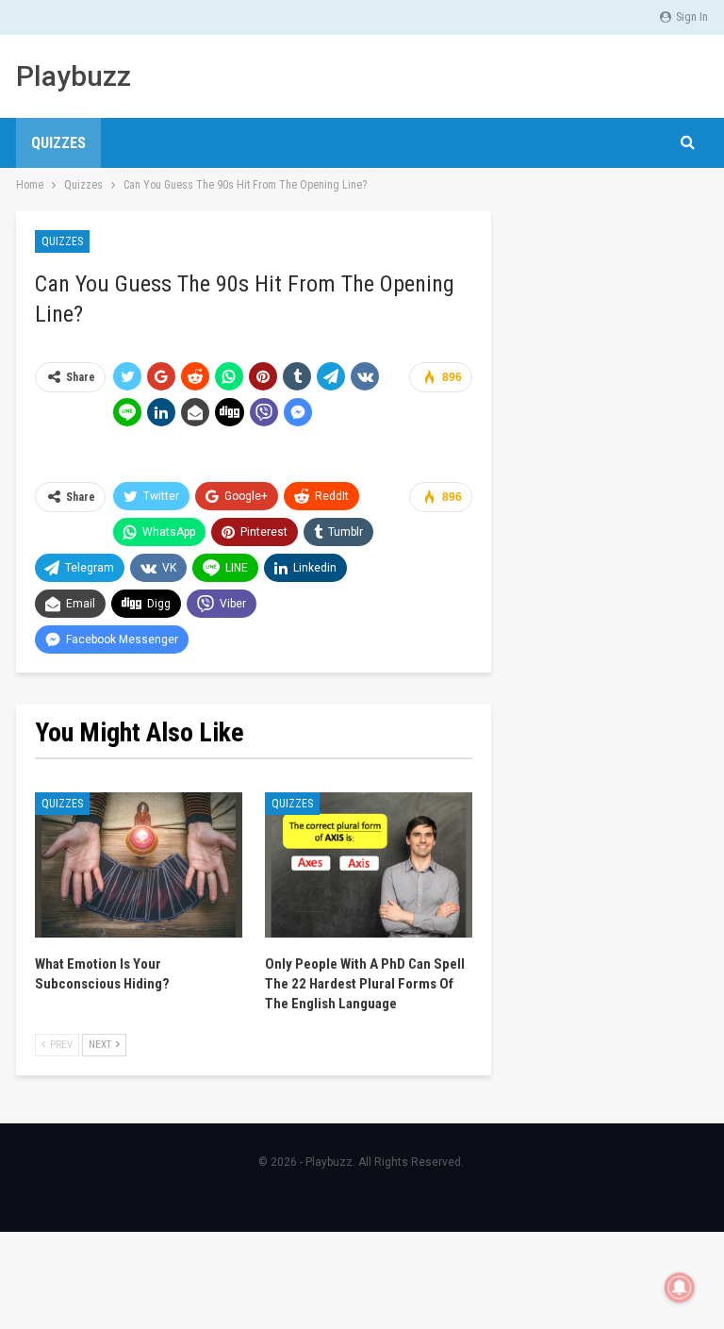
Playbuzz (73, 75)
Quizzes (58, 143)
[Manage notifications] (680, 1287)
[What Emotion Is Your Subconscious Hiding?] (138, 865)
